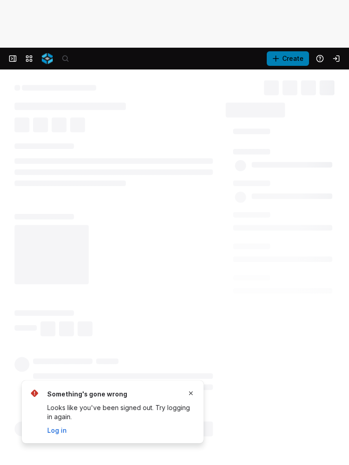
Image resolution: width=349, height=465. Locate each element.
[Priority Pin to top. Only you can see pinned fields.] (249, 332)
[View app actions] (42, 152)
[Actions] (331, 86)
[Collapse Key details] (9, 173)
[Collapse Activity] (9, 391)
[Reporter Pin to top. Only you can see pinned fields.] (254, 204)
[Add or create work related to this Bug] (23, 152)
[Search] (65, 58)
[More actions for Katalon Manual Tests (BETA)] (184, 365)
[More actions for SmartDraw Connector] (184, 351)
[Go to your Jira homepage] (47, 58)
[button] (270, 151)
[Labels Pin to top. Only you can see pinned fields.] (248, 236)
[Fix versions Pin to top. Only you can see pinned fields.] (264, 300)
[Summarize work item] (60, 152)
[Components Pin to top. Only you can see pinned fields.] (267, 268)
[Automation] (310, 107)
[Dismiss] (190, 393)
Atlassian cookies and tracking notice (63, 20)
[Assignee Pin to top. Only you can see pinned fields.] (256, 171)
